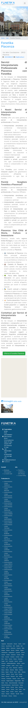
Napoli (7, 672)
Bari (22, 646)
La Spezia (8, 665)
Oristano (23, 672)
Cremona (12, 656)
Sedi (7, 38)
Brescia (12, 650)
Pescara (7, 676)
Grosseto (3, 663)
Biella (23, 648)
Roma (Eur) (21, 682)
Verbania (12, 693)
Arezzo (3, 646)
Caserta (23, 652)
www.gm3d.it (23, 702)
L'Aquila (3, 665)
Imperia (18, 663)
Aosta (24, 643)
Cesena (18, 654)
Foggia (2, 661)
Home (2, 38)
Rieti (23, 680)
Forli (7, 661)
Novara (11, 672)
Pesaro (3, 676)
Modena (21, 669)
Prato (18, 678)
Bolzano (8, 650)
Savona (12, 687)
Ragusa (22, 678)
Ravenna (3, 680)
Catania (8, 654)
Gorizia (20, 661)
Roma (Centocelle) (13, 682)
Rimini (2, 682)
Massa (2, 669)
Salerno (3, 687)
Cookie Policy (22, 475)
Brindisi (17, 650)
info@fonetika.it (19, 57)
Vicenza (10, 695)
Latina (13, 665)
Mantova (20, 667)
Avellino (18, 646)
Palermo (8, 674)
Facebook (7, 461)
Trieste (16, 691)
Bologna (3, 650)
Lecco (21, 665)
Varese (3, 693)
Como (2, 656)
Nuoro (15, 672)
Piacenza (13, 676)
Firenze (15, 659)
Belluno (7, 648)
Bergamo (19, 648)
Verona (21, 693)
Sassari (7, 687)
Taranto (7, 689)
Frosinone (11, 661)
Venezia (7, 693)
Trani (24, 689)
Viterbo (15, 695)
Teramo (12, 689)
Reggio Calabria (9, 680)
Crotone (17, 656)
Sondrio (3, 689)
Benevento (13, 648)
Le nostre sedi (8, 473)
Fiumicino (20, 659)
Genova (16, 661)
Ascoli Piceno (9, 646)
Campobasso (11, 652)
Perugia (20, 674)
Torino (20, 689)
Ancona (15, 643)
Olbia (19, 672)
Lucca (10, 667)
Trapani (3, 691)
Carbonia (18, 652)
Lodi (7, 667)
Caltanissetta (4, 652)
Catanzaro (13, 654)
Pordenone (8, 678)
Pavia (16, 674)
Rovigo (21, 685)
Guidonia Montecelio (11, 663)
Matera (7, 669)
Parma (12, 674)
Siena (16, 687)
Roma (6, 682)
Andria (19, 643)
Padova (3, 674)
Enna (2, 659)
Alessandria (9, 643)
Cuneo (22, 656)
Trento (7, 691)
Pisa (17, 676)
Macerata (15, 667)
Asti (14, 646)
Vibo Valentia (4, 695)
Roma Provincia (15, 685)
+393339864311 (8, 57)
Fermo (6, 659)
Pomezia (3, 678)
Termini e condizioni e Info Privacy (21, 471)
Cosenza (7, 656)
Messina (12, 669)
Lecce (17, 665)
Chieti (22, 654)
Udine (20, 691)
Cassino (3, 654)
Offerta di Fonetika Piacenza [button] (14, 353)
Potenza (14, 678)
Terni (16, 689)
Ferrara (10, 659)
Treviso (11, 691)
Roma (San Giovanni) (6, 685)
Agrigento (3, 643)
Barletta (3, 648)
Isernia (23, 663)
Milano (16, 669)
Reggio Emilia (18, 680)
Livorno (3, 667)
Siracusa (21, 687)
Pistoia (20, 676)
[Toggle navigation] (25, 3)
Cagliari (22, 650)
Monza (2, 672)
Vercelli (17, 693)
